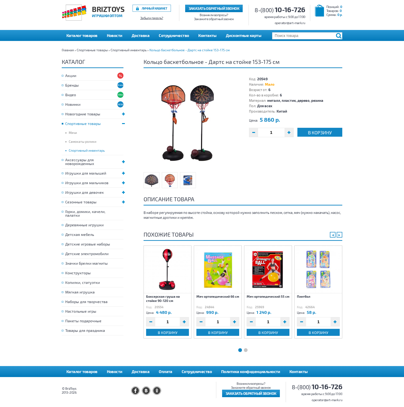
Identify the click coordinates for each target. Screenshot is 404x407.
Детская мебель (79, 234)
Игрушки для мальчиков (86, 182)
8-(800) (280, 10)
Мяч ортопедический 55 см (268, 296)
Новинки (72, 104)
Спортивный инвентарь (129, 50)
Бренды (72, 85)
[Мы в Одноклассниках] (157, 390)
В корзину (320, 132)
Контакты (207, 35)
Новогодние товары (82, 114)
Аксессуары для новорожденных (79, 162)
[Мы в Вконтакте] (146, 390)
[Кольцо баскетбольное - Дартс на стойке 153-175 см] (190, 123)
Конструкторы (78, 273)
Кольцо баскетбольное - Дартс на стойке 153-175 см (189, 50)
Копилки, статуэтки (82, 282)
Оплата (165, 371)
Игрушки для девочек (84, 192)
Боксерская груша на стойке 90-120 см (163, 298)
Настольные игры (80, 311)
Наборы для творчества (86, 301)
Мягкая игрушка (80, 292)
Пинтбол (303, 296)
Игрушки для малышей (85, 173)
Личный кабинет (154, 8)
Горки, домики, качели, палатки (85, 213)
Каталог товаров (81, 371)
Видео (70, 94)
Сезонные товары (81, 202)
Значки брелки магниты (86, 263)
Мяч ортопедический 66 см (217, 296)
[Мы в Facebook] (135, 390)
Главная (68, 50)
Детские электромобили (86, 253)
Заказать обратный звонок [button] (214, 8)
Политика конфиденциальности (250, 371)
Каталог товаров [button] (81, 35)
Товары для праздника (85, 330)
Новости (114, 35)
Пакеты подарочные (83, 321)
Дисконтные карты (243, 35)
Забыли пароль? (151, 18)
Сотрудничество (174, 35)
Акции (70, 75)
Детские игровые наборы (87, 244)
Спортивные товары (92, 50)
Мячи (73, 133)
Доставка (141, 35)
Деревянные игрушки (84, 225)
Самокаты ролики (82, 141)
